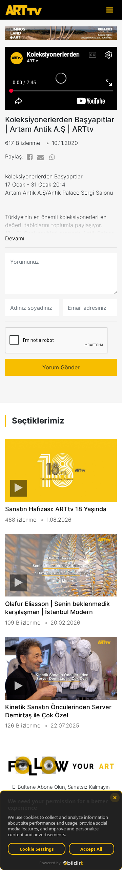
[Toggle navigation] (109, 9)
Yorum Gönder (61, 367)
